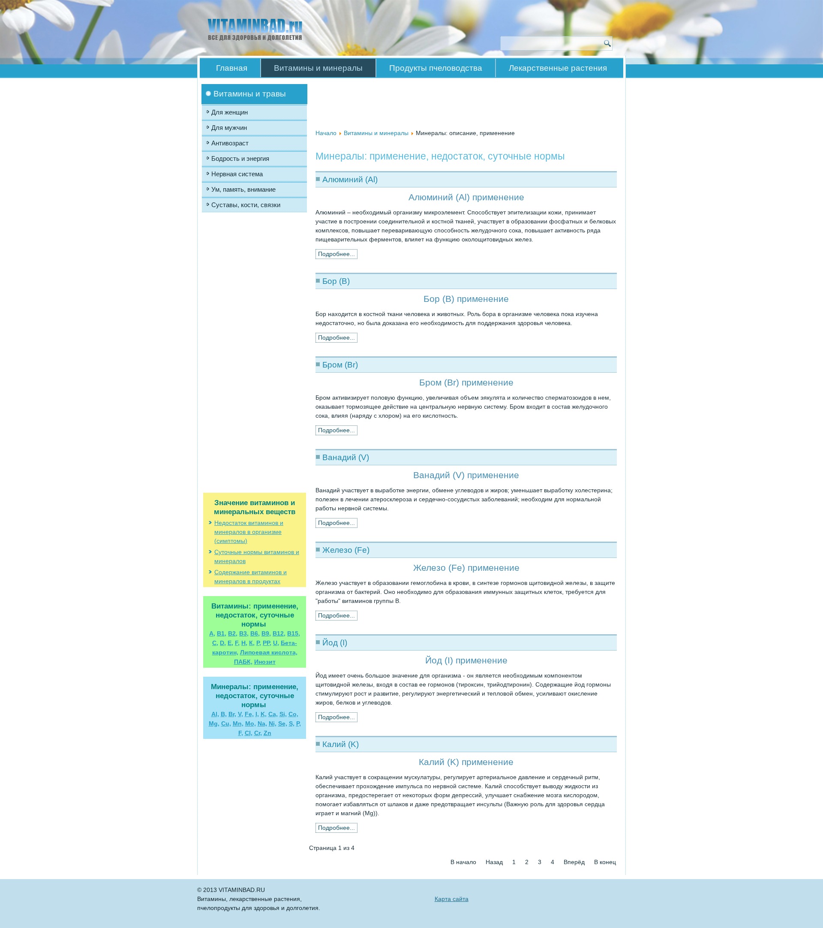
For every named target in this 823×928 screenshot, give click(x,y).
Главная (231, 67)
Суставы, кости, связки (245, 204)
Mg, (214, 723)
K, (264, 714)
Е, (230, 642)
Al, (215, 714)
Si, (283, 714)
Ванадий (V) (345, 457)
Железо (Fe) (345, 549)
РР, (267, 642)
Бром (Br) (340, 364)
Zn (267, 732)
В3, (244, 633)
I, (257, 714)
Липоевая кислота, (268, 652)
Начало (325, 133)
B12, (279, 633)
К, (252, 642)
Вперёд (574, 862)
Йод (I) (334, 642)
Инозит (265, 661)
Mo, (250, 723)
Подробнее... (336, 253)
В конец (605, 862)
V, (240, 714)
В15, (293, 633)
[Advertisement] (254, 302)
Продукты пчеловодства (435, 67)
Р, (258, 642)
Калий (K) (340, 744)
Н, (244, 642)
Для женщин (229, 112)
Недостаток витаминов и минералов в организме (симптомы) (248, 531)
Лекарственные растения (558, 67)
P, (298, 723)
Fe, (249, 714)
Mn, (238, 723)
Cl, (248, 732)
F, (237, 642)
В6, (255, 633)
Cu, (226, 723)
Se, (282, 723)
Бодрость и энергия (240, 158)
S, (291, 723)
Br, (232, 714)
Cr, (258, 732)
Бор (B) (336, 281)
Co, (293, 714)
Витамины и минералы (318, 67)
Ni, (272, 723)
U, (276, 642)
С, (215, 642)
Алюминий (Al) (350, 179)
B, (224, 714)
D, (223, 642)
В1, (221, 633)
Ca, (273, 714)
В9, (266, 633)
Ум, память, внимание (243, 189)
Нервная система (237, 174)
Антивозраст (230, 143)
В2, (232, 633)
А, (212, 633)
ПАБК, (243, 661)
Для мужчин (229, 127)
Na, (262, 723)
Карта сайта (452, 898)
